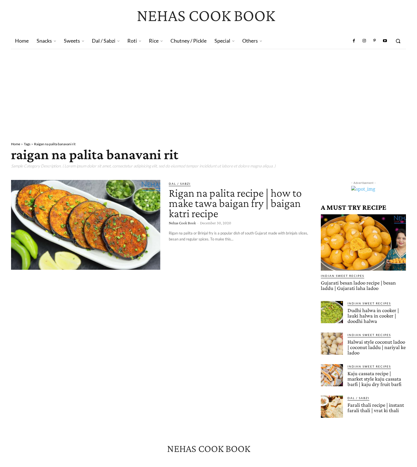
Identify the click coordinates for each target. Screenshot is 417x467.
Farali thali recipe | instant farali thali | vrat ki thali (376, 407)
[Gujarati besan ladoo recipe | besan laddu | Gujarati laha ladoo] (363, 242)
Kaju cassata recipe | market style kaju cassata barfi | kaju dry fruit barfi (374, 378)
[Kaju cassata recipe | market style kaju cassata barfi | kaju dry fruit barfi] (332, 375)
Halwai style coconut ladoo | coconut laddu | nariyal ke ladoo (377, 347)
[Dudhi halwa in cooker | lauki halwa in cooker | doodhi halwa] (332, 312)
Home (15, 144)
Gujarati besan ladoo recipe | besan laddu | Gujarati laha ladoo (358, 285)
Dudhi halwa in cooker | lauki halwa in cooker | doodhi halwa (373, 315)
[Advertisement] (208, 92)
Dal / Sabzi (180, 183)
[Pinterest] (374, 41)
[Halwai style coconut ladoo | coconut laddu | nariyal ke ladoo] (332, 344)
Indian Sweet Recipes (342, 275)
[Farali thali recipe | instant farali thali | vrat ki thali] (332, 407)
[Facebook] (354, 41)
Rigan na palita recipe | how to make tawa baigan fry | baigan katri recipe (235, 203)
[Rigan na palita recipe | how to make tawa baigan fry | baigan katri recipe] (85, 225)
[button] (398, 41)
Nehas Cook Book (182, 223)
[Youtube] (385, 41)
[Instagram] (364, 41)
